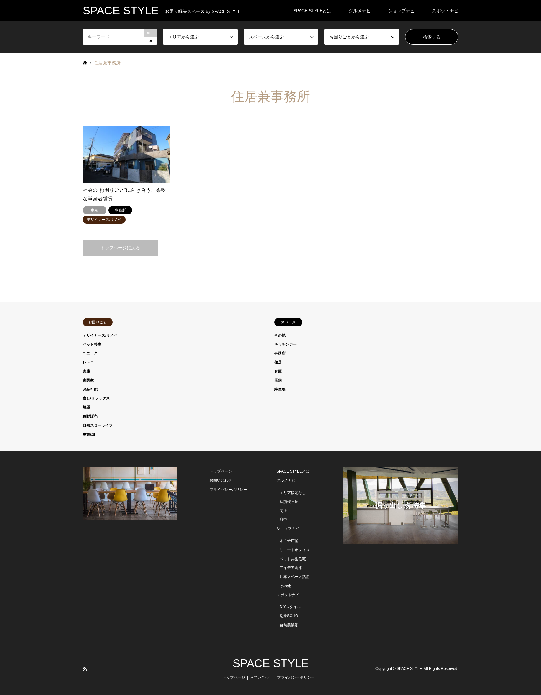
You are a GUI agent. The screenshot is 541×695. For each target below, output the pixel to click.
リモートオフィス (295, 550)
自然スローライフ (98, 425)
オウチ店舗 (289, 541)
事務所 (280, 353)
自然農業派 (289, 625)
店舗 (278, 380)
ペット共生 (92, 344)
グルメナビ (360, 10)
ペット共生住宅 (293, 559)
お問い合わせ (220, 480)
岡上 (283, 511)
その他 (280, 335)
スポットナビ (445, 10)
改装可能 (90, 389)
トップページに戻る (120, 247)
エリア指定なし (293, 492)
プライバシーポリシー (228, 489)
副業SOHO (289, 616)
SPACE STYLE (271, 663)
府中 (283, 519)
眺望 (86, 407)
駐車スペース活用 (295, 577)
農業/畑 (89, 434)
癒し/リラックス (96, 398)
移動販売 (90, 416)
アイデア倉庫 (291, 568)
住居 (278, 362)
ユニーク (90, 353)
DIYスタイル (290, 607)
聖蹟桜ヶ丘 (289, 502)
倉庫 (86, 371)
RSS (85, 669)
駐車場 (280, 389)
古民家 (88, 380)
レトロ (88, 362)
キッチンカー (285, 344)
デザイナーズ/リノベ (100, 335)
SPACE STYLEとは (312, 10)
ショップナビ (401, 10)
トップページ (220, 471)
